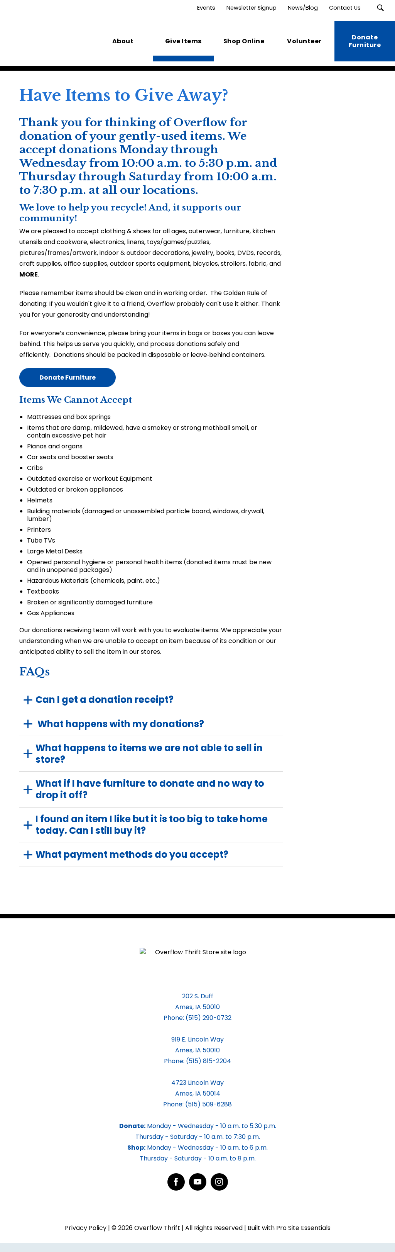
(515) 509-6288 (208, 1104)
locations (169, 190)
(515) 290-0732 (208, 1017)
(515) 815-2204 (208, 1061)
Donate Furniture (67, 377)
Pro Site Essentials (303, 1227)
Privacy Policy (85, 1227)
